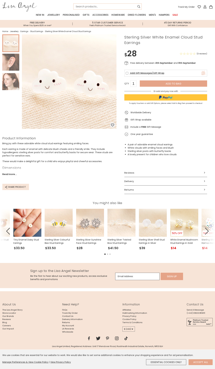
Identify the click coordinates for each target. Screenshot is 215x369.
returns (66, 322)
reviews (6, 319)
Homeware (118, 14)
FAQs (64, 309)
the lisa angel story (12, 309)
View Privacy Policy (60, 362)
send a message (195, 309)
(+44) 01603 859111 (196, 313)
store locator (9, 313)
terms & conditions (132, 322)
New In (40, 14)
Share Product (17, 187)
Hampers (164, 14)
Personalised (71, 14)
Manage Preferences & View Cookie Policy (25, 362)
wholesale (67, 331)
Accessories (100, 14)
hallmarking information (134, 313)
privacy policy (129, 316)
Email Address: (125, 276)
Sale (175, 14)
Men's (152, 14)
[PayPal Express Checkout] (165, 97)
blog (4, 322)
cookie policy (129, 319)
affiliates (126, 309)
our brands (8, 316)
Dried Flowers (137, 14)
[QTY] (135, 84)
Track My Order (186, 6)
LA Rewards (68, 328)
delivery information (72, 319)
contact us (67, 316)
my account (68, 325)
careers (6, 325)
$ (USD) (128, 329)
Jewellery (53, 14)
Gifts (86, 14)
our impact (8, 328)
